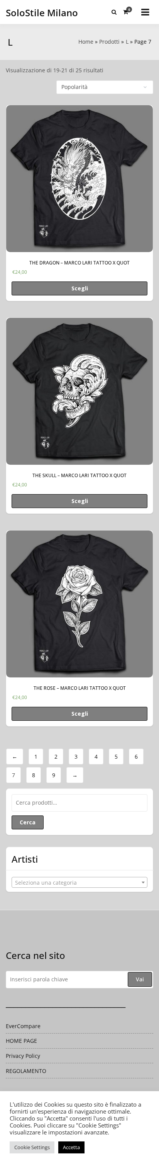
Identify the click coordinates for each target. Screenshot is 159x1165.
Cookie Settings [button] (32, 1147)
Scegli (79, 288)
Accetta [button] (71, 1147)
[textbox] (79, 882)
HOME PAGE (21, 1040)
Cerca (28, 822)
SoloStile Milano (42, 12)
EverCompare (23, 1026)
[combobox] (79, 882)
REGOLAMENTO (26, 1071)
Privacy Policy (23, 1055)
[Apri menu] (145, 11)
